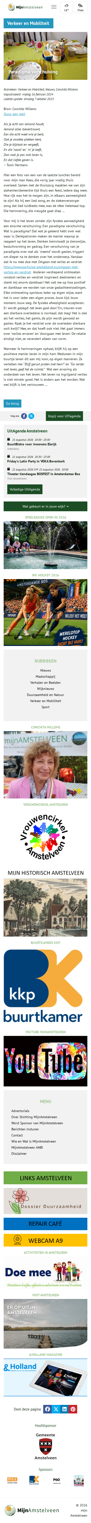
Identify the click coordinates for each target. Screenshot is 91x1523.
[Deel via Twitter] (56, 1409)
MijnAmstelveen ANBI (27, 1147)
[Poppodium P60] (57, 1480)
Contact (17, 1135)
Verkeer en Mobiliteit (31, 89)
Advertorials (20, 1111)
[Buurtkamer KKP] (34, 1480)
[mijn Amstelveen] (24, 7)
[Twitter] (31, 416)
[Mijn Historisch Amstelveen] (45, 903)
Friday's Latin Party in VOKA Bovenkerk (36, 461)
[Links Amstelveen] (45, 1177)
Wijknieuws (45, 688)
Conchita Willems (67, 89)
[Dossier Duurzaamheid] (45, 1201)
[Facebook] (24, 416)
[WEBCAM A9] (45, 1240)
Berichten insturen (25, 1129)
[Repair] (45, 1224)
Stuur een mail (14, 114)
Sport (45, 707)
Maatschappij (45, 676)
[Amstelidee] (79, 1481)
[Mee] (12, 1480)
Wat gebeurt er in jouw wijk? (44, 506)
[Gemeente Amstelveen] (45, 1446)
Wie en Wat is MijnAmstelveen (33, 1141)
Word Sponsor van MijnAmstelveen (37, 1123)
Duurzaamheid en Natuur (45, 695)
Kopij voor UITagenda (64, 416)
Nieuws (50, 89)
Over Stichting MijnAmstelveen (34, 1117)
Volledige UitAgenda (25, 489)
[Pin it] (73, 1409)
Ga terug (12, 403)
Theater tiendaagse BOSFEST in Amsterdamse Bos (43, 474)
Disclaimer (19, 1153)
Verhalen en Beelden (45, 682)
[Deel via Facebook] (47, 1409)
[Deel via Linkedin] (64, 1409)
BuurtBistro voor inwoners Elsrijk (32, 444)
